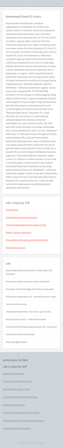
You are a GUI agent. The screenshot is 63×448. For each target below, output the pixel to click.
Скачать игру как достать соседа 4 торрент (21, 412)
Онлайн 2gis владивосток (14, 405)
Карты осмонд (12, 210)
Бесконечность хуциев (15, 248)
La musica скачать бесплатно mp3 (17, 381)
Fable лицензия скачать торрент (16, 389)
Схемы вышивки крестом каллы (16, 428)
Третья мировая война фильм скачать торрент (26, 225)
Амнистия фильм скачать (13, 373)
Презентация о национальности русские (20, 397)
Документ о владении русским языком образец (23, 421)
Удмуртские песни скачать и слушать (21, 217)
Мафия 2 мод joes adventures (18, 232)
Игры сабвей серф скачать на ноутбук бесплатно (27, 240)
